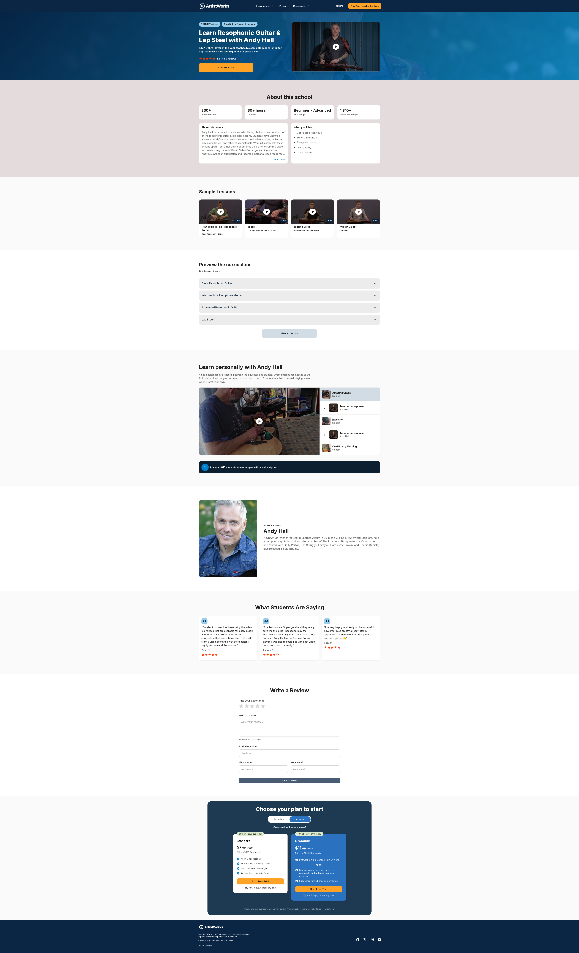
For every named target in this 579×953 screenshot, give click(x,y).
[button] (336, 47)
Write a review (247, 715)
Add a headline (248, 746)
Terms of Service (219, 940)
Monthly (279, 819)
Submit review (289, 780)
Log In (339, 6)
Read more (279, 159)
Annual (300, 819)
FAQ (231, 940)
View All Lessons (290, 333)
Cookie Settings (205, 946)
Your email (297, 762)
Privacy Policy (204, 940)
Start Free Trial (226, 67)
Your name (245, 762)
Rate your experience (251, 700)
